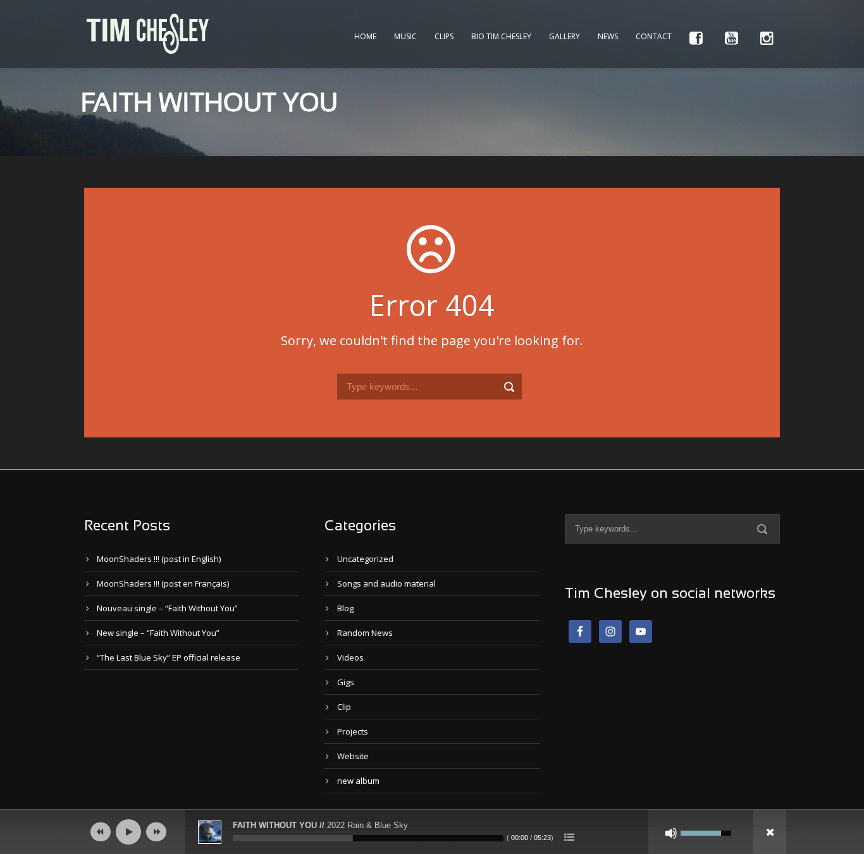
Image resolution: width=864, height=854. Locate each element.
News (608, 36)
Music (405, 36)
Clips (444, 36)
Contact (654, 36)
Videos (350, 657)
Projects (352, 731)
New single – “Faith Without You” (158, 632)
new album (358, 780)
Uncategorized (365, 558)
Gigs (345, 682)
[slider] (368, 838)
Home (365, 36)
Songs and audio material (386, 583)
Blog (345, 608)
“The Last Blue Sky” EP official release (168, 657)
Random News (365, 632)
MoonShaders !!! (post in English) (159, 558)
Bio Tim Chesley (501, 36)
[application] (432, 832)
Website (353, 756)
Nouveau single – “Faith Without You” (167, 608)
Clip (344, 706)
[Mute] (671, 833)
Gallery (564, 36)
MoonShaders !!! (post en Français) (163, 583)
